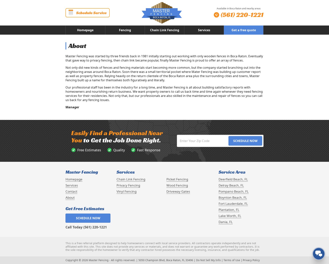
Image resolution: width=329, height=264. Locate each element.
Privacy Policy (251, 260)
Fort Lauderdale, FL (233, 203)
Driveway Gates (178, 191)
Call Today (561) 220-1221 (86, 227)
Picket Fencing (177, 179)
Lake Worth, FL (230, 216)
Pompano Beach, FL (234, 191)
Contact (71, 191)
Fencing (125, 30)
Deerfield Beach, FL (233, 179)
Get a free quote (244, 30)
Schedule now (88, 218)
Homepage (85, 30)
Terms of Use (232, 260)
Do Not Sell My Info (208, 260)
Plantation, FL (229, 209)
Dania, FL (226, 222)
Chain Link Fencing (164, 30)
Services (204, 30)
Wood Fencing (177, 185)
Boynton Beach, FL (233, 197)
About (70, 197)
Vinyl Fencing (127, 191)
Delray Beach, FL (231, 185)
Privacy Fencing (128, 185)
